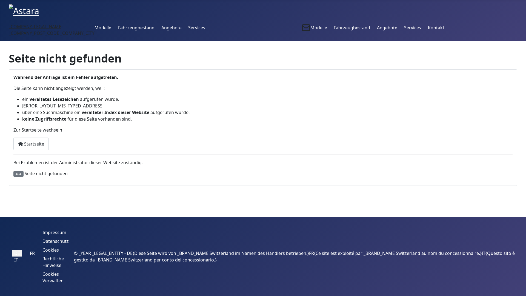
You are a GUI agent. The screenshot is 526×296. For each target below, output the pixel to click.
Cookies (50, 250)
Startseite (33, 144)
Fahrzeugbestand (136, 28)
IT (16, 260)
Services (196, 28)
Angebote (171, 28)
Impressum (54, 232)
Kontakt (436, 28)
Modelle (103, 28)
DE (17, 253)
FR (32, 253)
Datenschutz (55, 241)
